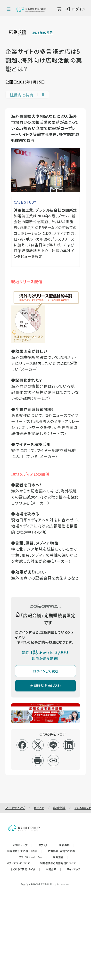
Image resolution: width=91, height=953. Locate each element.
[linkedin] (68, 745)
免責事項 (66, 845)
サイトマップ (73, 869)
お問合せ (53, 869)
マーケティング (15, 808)
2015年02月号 (42, 33)
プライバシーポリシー (33, 857)
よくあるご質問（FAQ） (25, 869)
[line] (53, 745)
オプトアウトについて (21, 863)
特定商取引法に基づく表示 (24, 851)
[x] (37, 745)
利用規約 (60, 857)
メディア (39, 808)
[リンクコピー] (53, 760)
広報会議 (59, 808)
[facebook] (22, 745)
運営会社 (45, 845)
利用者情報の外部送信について (60, 863)
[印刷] (37, 760)
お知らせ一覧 (23, 845)
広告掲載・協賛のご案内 (64, 851)
